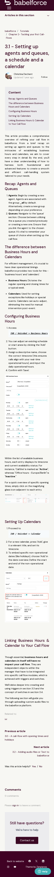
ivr (6, 719)
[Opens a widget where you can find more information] (42, 871)
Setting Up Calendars (20, 115)
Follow (44, 77)
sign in (15, 805)
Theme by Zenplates (36, 866)
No (40, 766)
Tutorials (24, 31)
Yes (34, 766)
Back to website (15, 861)
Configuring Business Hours (23, 111)
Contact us (27, 840)
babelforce (10, 31)
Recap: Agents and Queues (23, 98)
